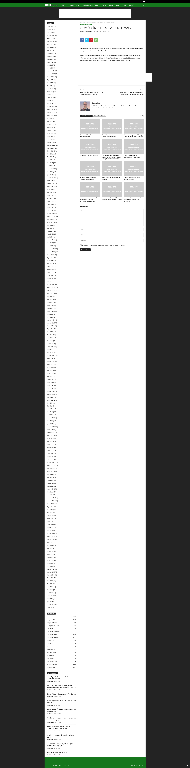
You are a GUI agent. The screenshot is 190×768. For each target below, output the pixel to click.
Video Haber (50, 658)
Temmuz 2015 (51, 358)
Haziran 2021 (50, 148)
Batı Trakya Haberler (91, 22)
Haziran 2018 (50, 255)
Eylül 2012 (50, 459)
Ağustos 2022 (51, 106)
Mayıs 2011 (50, 507)
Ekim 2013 (50, 421)
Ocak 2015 (50, 376)
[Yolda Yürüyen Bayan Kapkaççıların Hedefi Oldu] (134, 146)
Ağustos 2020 (51, 177)
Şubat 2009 (50, 587)
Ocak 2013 (50, 447)
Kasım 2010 (50, 524)
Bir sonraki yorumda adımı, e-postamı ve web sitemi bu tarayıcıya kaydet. (103, 245)
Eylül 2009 (50, 566)
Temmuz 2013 (51, 429)
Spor (48, 646)
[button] (142, 5)
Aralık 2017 (50, 272)
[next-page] (143, 116)
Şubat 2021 (50, 160)
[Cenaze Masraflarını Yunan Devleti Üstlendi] (134, 168)
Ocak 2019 (50, 234)
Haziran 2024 (50, 41)
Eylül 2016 (50, 317)
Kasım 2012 (50, 453)
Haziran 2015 (50, 361)
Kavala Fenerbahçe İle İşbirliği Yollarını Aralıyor (60, 736)
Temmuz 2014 (51, 394)
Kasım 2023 (50, 62)
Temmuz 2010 (51, 536)
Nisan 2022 (50, 118)
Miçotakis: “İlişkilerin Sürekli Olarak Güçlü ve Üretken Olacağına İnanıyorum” (61, 686)
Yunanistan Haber (90, 5)
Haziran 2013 (50, 432)
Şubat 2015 (50, 373)
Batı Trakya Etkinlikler (53, 631)
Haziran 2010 (50, 539)
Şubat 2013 (50, 444)
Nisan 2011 (50, 510)
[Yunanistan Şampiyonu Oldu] (90, 146)
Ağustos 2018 (51, 249)
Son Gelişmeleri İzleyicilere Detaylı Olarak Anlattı (110, 135)
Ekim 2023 (50, 65)
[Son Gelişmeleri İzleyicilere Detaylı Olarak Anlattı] (112, 126)
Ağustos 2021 (51, 142)
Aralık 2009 (50, 557)
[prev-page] (140, 116)
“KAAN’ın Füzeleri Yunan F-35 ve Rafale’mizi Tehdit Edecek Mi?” (58, 727)
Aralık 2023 (50, 59)
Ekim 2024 (50, 29)
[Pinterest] (91, 40)
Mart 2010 (49, 548)
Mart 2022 (49, 121)
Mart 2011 (49, 513)
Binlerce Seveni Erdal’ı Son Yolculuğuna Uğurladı (88, 178)
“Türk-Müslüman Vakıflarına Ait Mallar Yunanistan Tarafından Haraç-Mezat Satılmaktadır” (111, 157)
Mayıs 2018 (50, 258)
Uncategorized (51, 655)
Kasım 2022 (50, 97)
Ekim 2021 (50, 136)
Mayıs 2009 (50, 578)
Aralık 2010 (50, 521)
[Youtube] (144, 1)
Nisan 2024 (50, 47)
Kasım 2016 (50, 311)
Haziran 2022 (50, 112)
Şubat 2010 (50, 551)
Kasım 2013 (50, 418)
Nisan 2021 (50, 154)
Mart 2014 (49, 406)
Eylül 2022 (50, 103)
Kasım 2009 (50, 560)
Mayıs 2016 (50, 329)
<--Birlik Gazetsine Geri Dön (137, 766)
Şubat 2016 (50, 338)
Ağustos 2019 (51, 213)
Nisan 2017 (50, 296)
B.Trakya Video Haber (53, 625)
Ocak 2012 (50, 483)
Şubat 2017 (50, 302)
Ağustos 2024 (51, 35)
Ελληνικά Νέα (51, 667)
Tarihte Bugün (51, 649)
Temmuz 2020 (51, 180)
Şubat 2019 (50, 231)
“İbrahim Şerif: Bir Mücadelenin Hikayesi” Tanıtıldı (61, 702)
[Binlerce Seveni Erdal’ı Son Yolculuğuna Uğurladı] (90, 168)
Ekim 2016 (50, 314)
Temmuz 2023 (51, 74)
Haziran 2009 (50, 575)
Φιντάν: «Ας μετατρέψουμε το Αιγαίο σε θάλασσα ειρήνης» (61, 719)
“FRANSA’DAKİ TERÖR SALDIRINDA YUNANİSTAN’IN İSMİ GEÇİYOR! (131, 93)
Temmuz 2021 (51, 145)
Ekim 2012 (50, 456)
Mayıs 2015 (50, 364)
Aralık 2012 (50, 450)
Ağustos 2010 (51, 533)
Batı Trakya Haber (52, 634)
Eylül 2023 (50, 68)
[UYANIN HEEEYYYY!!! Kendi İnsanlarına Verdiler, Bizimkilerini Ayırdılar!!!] (90, 189)
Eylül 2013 (50, 424)
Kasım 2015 (50, 346)
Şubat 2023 (50, 89)
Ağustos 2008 (51, 604)
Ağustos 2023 (51, 71)
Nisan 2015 (50, 367)
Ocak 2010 (50, 554)
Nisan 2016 (50, 332)
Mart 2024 (49, 50)
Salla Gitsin (50, 643)
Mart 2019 (49, 228)
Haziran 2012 (50, 468)
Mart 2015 (49, 370)
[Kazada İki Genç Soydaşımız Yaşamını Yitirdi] (90, 126)
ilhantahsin (89, 31)
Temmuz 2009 (51, 572)
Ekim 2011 (50, 492)
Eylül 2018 (50, 246)
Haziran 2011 (50, 504)
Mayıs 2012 (50, 471)
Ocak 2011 (50, 518)
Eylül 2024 (50, 32)
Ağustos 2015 (51, 355)
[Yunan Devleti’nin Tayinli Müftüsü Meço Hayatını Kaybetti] (112, 189)
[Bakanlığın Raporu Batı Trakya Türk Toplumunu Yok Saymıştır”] (134, 126)
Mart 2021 (49, 157)
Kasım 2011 (50, 489)
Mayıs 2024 (50, 44)
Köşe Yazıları (50, 640)
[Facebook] (138, 1)
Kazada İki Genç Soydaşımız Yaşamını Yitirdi (88, 135)
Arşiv (63, 5)
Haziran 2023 (50, 77)
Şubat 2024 (50, 53)
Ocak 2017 (50, 305)
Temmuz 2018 (51, 252)
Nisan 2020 (50, 189)
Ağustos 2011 (50, 498)
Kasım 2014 (50, 382)
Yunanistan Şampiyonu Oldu (89, 155)
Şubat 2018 (50, 266)
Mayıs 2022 (50, 115)
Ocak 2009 (50, 590)
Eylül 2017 (50, 281)
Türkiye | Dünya (128, 5)
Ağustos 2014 (51, 391)
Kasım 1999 (50, 607)
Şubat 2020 (50, 195)
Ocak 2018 (50, 269)
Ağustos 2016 (51, 320)
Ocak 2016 (50, 341)
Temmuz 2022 (51, 109)
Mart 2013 (49, 441)
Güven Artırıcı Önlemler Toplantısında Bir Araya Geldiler (61, 710)
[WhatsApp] (96, 40)
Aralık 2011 (50, 486)
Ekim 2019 (50, 207)
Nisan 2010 (50, 545)
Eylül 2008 (50, 601)
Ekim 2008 (50, 598)
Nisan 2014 (50, 403)
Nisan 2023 (50, 83)
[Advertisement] (95, 13)
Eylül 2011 (50, 495)
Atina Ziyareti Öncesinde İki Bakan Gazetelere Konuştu (59, 678)
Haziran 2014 (50, 397)
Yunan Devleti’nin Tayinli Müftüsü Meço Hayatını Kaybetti (112, 199)
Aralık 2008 (50, 593)
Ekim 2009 (50, 563)
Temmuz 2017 (51, 287)
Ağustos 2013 (51, 427)
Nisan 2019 (50, 225)
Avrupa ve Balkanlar (110, 5)
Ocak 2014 (50, 412)
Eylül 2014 (50, 388)
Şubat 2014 (50, 409)
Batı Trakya (74, 5)
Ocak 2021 (50, 163)
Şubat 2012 (50, 480)
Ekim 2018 (50, 243)
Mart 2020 (49, 192)
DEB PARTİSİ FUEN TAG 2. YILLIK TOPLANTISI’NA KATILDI (91, 93)
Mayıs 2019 (50, 222)
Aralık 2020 (50, 166)
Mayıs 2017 (50, 293)
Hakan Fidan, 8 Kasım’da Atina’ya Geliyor (61, 694)
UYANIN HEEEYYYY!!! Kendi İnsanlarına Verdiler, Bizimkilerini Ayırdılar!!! (88, 199)
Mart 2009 (49, 584)
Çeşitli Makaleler (86, 115)
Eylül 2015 (50, 352)
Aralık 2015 (50, 344)
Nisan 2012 (50, 474)
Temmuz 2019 (51, 216)
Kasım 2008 (50, 596)
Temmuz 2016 (51, 323)
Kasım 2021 (50, 133)
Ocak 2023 (50, 92)
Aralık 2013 (50, 415)
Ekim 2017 (50, 278)
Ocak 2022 (50, 127)
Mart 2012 (49, 477)
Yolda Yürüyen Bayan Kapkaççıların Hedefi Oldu (132, 156)
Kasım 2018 (50, 240)
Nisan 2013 (50, 438)
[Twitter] (141, 1)
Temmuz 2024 (51, 38)
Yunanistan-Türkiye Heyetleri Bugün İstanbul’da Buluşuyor (60, 745)
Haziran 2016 (50, 326)
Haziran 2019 (50, 219)
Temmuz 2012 (51, 465)
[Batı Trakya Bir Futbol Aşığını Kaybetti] (112, 168)
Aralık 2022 (50, 94)
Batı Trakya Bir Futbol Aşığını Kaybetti (111, 178)
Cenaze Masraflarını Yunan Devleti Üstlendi (132, 178)
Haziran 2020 (50, 183)
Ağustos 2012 (51, 462)
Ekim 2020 (50, 172)
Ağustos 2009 (51, 569)
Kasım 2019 (50, 204)
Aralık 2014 (50, 379)
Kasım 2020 (50, 169)
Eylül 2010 (50, 530)
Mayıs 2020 (50, 186)
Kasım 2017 (50, 275)
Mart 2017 (49, 299)
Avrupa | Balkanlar (52, 623)
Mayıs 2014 (50, 400)
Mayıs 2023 (50, 80)
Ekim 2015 (50, 349)
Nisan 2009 (50, 581)
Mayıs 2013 (50, 435)
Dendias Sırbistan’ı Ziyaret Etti (57, 752)
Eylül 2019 (50, 210)
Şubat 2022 (50, 124)
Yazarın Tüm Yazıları (99, 115)
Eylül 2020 (50, 175)
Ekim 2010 (50, 527)
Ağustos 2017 (51, 284)
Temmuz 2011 (51, 501)
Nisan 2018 (50, 261)
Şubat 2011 (50, 515)
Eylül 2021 (50, 139)
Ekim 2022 (50, 100)
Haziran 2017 (50, 290)
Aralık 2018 (50, 237)
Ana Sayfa (82, 22)
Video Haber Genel (52, 661)
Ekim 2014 (50, 385)
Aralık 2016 (50, 308)
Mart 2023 (49, 86)
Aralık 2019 (50, 201)
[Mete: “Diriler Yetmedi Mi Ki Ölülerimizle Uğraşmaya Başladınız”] (134, 189)
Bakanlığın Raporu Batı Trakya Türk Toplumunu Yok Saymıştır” (133, 135)
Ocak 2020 (50, 198)
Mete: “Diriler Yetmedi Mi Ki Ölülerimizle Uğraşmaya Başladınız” (132, 199)
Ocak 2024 (50, 56)
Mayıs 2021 (50, 151)
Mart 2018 (49, 263)
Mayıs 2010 (50, 542)
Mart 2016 (49, 335)
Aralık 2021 (50, 130)
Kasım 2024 (50, 26)
